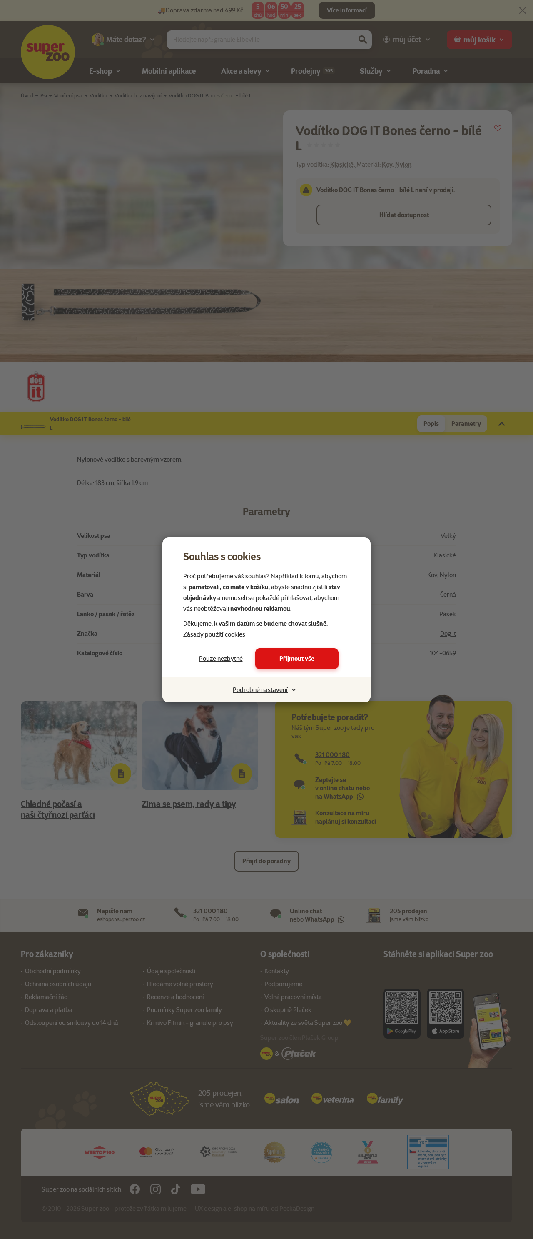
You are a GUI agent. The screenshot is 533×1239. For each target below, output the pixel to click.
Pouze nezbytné (221, 658)
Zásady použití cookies (214, 634)
